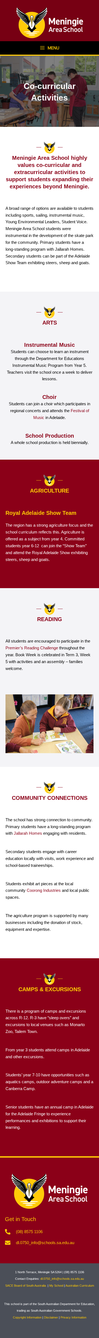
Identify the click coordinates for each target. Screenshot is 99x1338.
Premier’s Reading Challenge (32, 648)
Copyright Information (27, 1317)
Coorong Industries (44, 890)
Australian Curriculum (79, 1285)
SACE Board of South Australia (26, 1285)
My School (56, 1285)
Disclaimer (51, 1317)
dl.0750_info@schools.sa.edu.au (62, 1278)
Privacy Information (73, 1317)
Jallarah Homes (28, 833)
